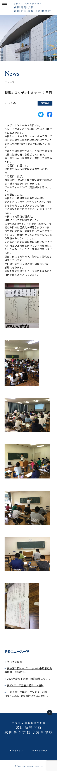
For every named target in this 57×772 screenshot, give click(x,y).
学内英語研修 (14, 661)
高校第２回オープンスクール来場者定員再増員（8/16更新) (28, 670)
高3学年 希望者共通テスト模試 (25, 685)
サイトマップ (41, 750)
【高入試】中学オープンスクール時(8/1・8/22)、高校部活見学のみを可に (26, 693)
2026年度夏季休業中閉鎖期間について (28, 678)
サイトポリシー (19, 750)
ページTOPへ (49, 712)
